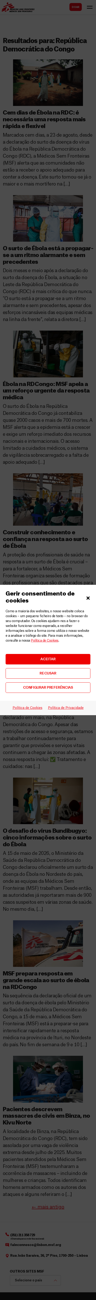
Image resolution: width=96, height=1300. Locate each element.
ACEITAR (47, 659)
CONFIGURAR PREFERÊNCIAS (48, 687)
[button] (88, 597)
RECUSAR (48, 673)
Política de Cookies (44, 640)
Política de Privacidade (66, 708)
